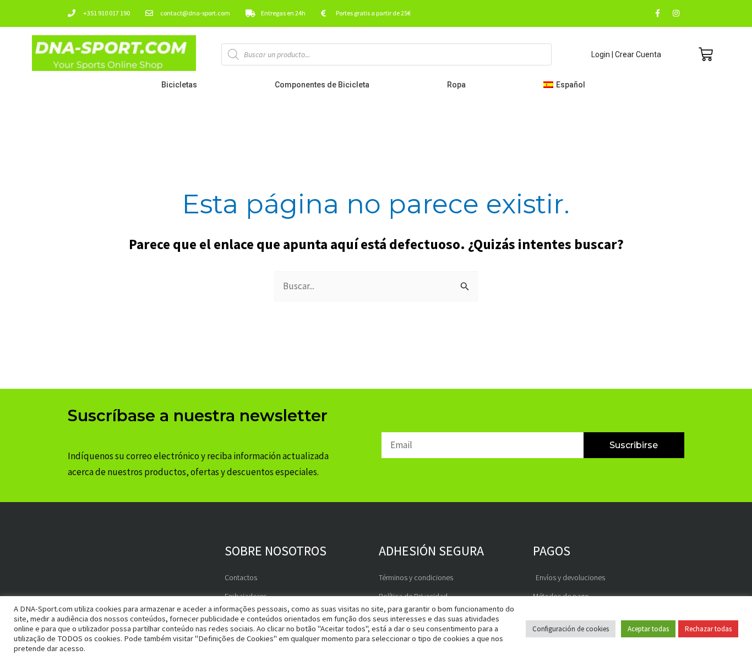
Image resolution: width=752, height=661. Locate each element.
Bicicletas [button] (179, 84)
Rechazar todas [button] (708, 629)
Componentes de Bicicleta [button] (322, 84)
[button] (567, 84)
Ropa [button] (456, 84)
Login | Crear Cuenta (626, 54)
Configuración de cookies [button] (570, 629)
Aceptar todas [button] (648, 629)
